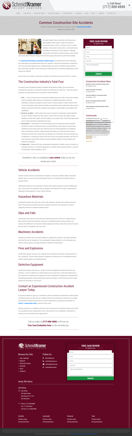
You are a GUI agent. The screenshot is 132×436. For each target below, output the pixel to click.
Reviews (79, 13)
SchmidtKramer (49, 358)
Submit (99, 74)
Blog (93, 13)
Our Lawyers (24, 358)
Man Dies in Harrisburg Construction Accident (96, 101)
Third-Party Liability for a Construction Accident (96, 95)
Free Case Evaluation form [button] (39, 325)
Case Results (67, 13)
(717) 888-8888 (114, 7)
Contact (23, 371)
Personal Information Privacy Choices (89, 433)
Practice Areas (54, 13)
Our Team (27, 13)
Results (22, 361)
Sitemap (72, 433)
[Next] (101, 119)
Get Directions (25, 399)
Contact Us (111, 13)
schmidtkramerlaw (51, 367)
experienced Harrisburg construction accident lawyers (37, 61)
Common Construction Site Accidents (94, 89)
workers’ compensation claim (27, 303)
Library (101, 13)
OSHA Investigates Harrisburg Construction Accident (97, 106)
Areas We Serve (39, 13)
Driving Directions (23, 422)
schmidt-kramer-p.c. (51, 361)
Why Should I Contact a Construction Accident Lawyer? (97, 84)
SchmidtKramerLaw (52, 364)
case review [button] (55, 157)
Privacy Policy (78, 433)
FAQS (86, 13)
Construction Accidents (84, 27)
